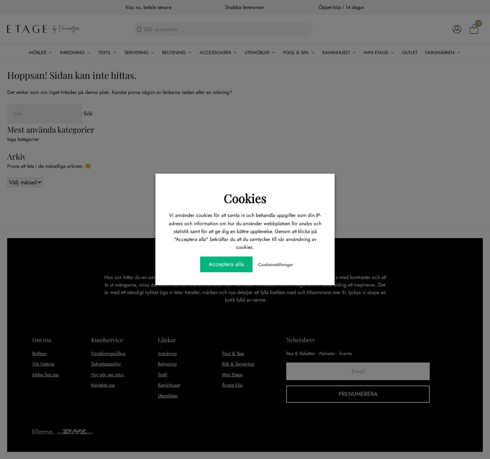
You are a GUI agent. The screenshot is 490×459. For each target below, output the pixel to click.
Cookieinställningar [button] (275, 265)
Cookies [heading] (245, 198)
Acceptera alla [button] (226, 264)
